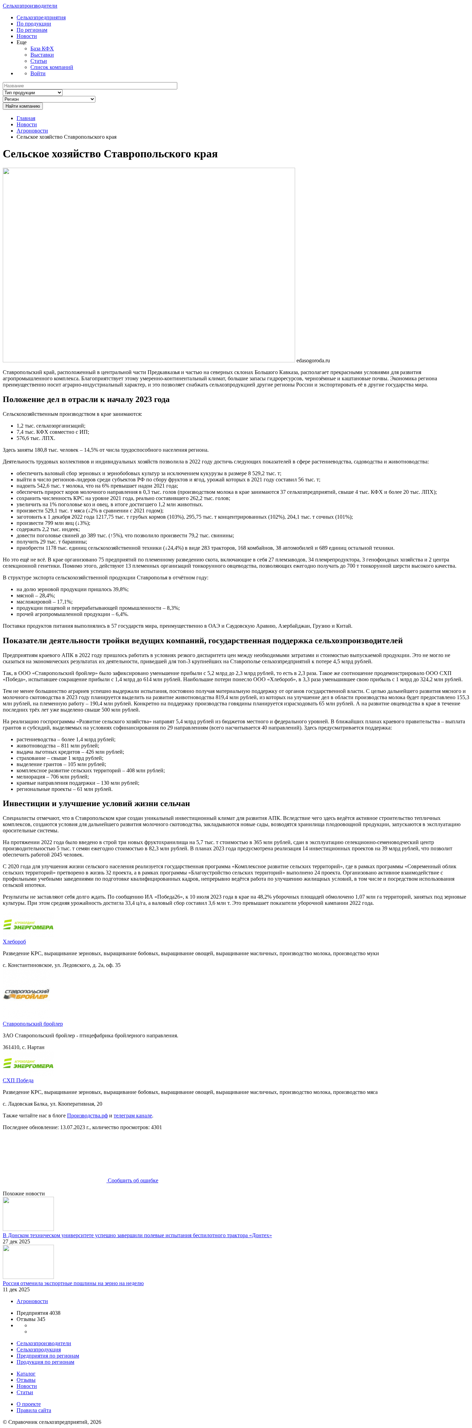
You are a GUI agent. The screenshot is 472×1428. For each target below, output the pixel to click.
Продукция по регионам (45, 1362)
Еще (22, 42)
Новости (27, 36)
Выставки (42, 55)
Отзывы (26, 1380)
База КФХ (42, 48)
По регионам (32, 30)
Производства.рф (87, 1115)
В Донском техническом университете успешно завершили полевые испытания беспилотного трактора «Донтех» (137, 1235)
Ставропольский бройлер (33, 1024)
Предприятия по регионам (48, 1356)
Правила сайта (34, 1410)
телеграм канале (133, 1115)
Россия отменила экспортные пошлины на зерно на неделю (73, 1283)
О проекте (29, 1404)
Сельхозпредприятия (41, 17)
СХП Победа (18, 1080)
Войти (38, 73)
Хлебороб (14, 942)
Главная (26, 118)
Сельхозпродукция (39, 1349)
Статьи (38, 61)
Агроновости (32, 131)
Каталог (26, 1374)
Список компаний (51, 67)
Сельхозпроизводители (30, 6)
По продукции (34, 24)
